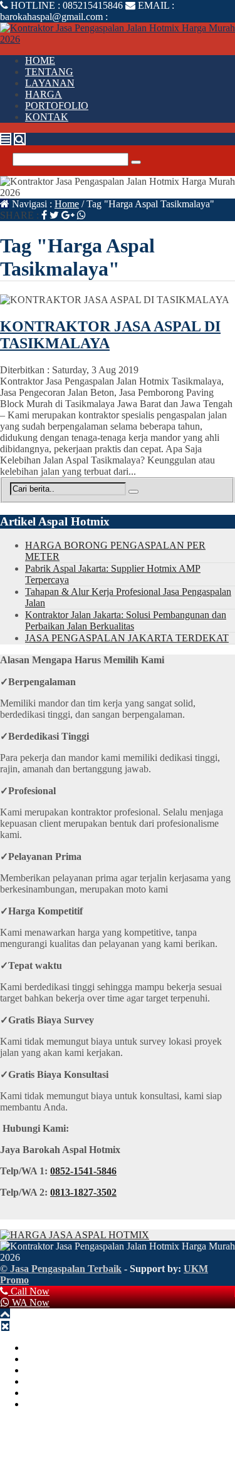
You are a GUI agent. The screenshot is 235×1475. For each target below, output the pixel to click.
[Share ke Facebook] (44, 215)
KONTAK (46, 116)
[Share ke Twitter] (54, 215)
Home (67, 204)
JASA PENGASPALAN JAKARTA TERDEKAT (127, 638)
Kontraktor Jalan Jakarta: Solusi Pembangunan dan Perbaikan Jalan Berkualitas (125, 620)
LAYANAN (50, 83)
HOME (40, 60)
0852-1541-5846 (83, 1171)
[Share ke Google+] (68, 215)
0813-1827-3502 (83, 1192)
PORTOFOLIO (56, 105)
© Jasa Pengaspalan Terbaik (61, 1268)
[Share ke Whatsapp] (81, 215)
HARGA (43, 94)
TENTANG (49, 71)
